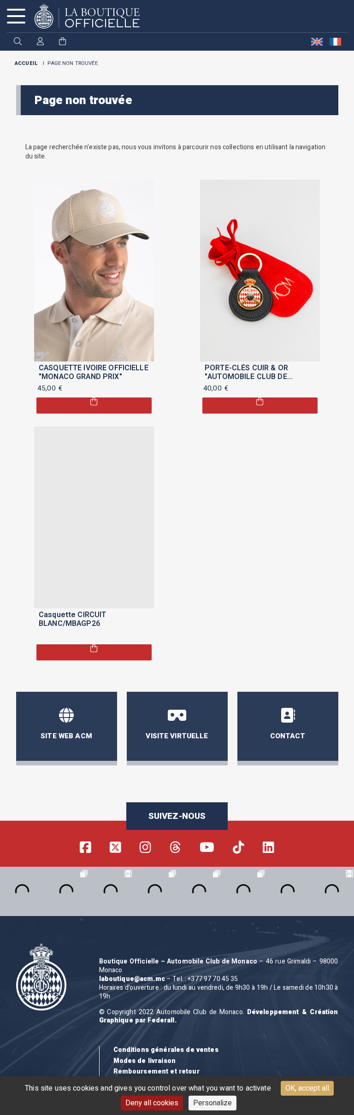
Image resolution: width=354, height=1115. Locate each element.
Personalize (212, 1103)
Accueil (26, 63)
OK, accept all (307, 1088)
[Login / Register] (40, 42)
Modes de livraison (144, 1061)
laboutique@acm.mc (132, 979)
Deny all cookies (151, 1103)
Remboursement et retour (156, 1071)
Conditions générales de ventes (165, 1050)
